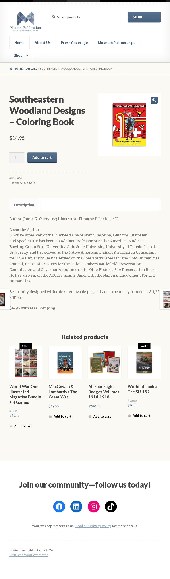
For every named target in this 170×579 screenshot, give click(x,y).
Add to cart (42, 157)
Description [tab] (24, 205)
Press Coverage (74, 42)
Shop (18, 55)
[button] (154, 100)
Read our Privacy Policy (93, 526)
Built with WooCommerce (28, 555)
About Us (43, 42)
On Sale (31, 68)
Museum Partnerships (116, 42)
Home (19, 42)
